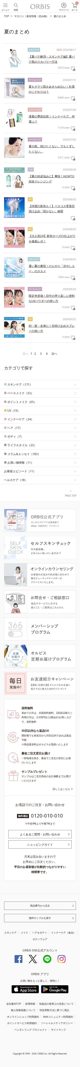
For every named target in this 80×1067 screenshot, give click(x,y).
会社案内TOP (13, 1003)
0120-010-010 (47, 815)
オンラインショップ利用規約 (23, 1016)
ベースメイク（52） (20, 393)
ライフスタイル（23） (22, 445)
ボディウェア (40, 939)
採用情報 (30, 1003)
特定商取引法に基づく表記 (54, 1010)
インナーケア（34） (20, 419)
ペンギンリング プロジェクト (30, 1029)
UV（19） (13, 410)
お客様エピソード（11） (20, 471)
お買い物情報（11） (20, 462)
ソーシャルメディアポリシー (57, 1023)
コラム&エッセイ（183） (23, 454)
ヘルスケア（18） (15, 480)
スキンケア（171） (19, 384)
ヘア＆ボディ (39, 932)
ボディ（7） (15, 436)
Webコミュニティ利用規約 (58, 1016)
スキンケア (10, 932)
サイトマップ (58, 1029)
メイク (24, 932)
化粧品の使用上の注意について (56, 1003)
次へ (54, 353)
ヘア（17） (14, 428)
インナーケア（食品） (63, 932)
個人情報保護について (23, 1010)
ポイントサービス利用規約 (22, 1023)
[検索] (16, 5)
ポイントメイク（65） (22, 402)
